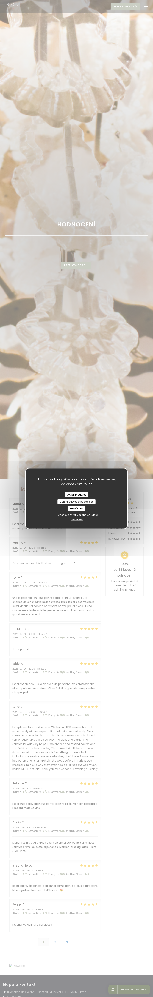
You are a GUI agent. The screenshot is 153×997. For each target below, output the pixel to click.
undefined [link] (77, 519)
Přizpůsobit (76, 508)
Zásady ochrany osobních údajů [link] (78, 515)
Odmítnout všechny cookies (76, 501)
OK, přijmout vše (76, 494)
